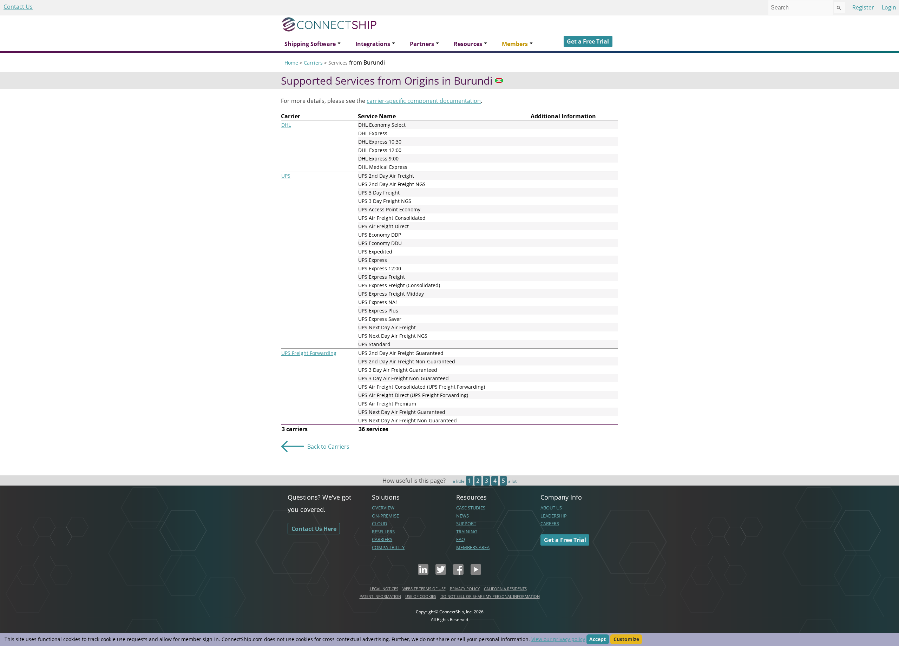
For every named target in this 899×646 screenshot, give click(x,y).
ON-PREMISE (385, 516)
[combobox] (800, 7)
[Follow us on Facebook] (458, 572)
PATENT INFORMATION (380, 596)
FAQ (460, 539)
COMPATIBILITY (388, 547)
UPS (285, 175)
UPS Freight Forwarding (308, 353)
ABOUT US (551, 508)
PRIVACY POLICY (465, 588)
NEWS (462, 516)
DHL (286, 124)
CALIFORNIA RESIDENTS (505, 588)
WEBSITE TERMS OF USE (424, 588)
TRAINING (466, 531)
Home (291, 62)
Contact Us (18, 7)
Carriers (313, 62)
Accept (597, 639)
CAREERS (549, 523)
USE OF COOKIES (420, 596)
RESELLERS (383, 531)
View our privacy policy (558, 639)
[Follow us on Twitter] (440, 572)
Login (889, 7)
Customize (626, 639)
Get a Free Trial (588, 41)
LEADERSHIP (553, 516)
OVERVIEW (383, 508)
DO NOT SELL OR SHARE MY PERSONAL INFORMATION (490, 596)
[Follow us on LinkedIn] (423, 572)
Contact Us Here (313, 529)
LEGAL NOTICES (384, 588)
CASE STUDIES (470, 508)
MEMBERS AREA (473, 547)
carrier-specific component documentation (424, 101)
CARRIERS (382, 539)
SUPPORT (466, 523)
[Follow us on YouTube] (476, 572)
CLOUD (379, 523)
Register (863, 7)
